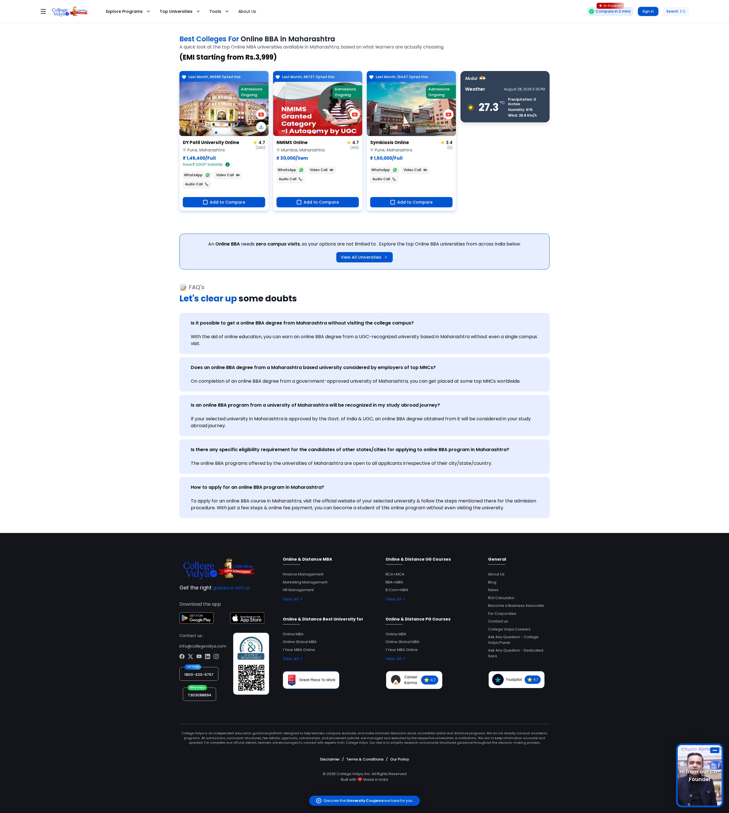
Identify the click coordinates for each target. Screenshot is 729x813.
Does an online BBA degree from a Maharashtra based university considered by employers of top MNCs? (313, 367)
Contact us (498, 621)
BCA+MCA (395, 574)
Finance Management (303, 574)
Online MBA (293, 634)
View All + (292, 599)
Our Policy (399, 759)
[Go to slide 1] (216, 132)
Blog (492, 582)
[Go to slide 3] (319, 132)
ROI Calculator (501, 598)
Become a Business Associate (516, 605)
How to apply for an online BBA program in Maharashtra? (257, 487)
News (493, 590)
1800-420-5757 (199, 674)
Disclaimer (330, 759)
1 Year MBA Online (299, 649)
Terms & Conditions (365, 759)
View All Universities (361, 257)
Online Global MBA (300, 641)
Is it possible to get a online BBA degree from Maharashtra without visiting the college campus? (302, 323)
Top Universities (176, 11)
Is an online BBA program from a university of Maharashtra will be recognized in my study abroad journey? (315, 405)
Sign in (648, 11)
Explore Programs (124, 11)
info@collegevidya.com (202, 646)
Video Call (225, 175)
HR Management (298, 590)
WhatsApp (193, 175)
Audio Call (194, 184)
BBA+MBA (394, 582)
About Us (247, 11)
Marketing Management (305, 582)
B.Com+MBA (397, 590)
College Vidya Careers (509, 629)
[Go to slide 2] (221, 132)
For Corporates (502, 613)
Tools (215, 11)
